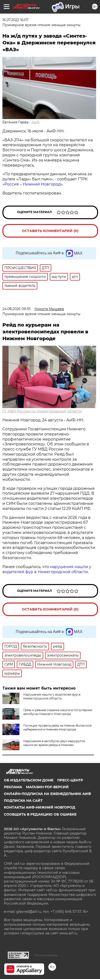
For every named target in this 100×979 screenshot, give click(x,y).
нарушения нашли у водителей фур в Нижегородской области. (46, 569)
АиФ (36, 122)
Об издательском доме (28, 780)
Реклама (13, 787)
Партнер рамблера (45, 955)
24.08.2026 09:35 (16, 309)
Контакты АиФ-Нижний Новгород (39, 807)
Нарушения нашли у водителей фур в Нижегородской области (51, 696)
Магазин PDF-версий (47, 787)
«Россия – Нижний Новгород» (32, 184)
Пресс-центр (70, 780)
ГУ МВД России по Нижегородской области (42, 411)
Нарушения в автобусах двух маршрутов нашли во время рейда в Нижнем (54, 743)
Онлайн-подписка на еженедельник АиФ (47, 794)
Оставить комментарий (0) (50, 231)
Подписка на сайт (23, 800)
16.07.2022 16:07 (15, 20)
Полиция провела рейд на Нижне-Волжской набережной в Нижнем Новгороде (57, 727)
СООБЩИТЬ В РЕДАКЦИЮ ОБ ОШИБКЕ (40, 814)
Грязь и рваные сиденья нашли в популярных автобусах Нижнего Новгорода (57, 712)
